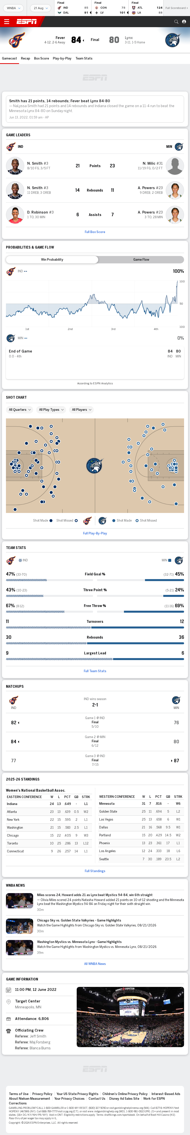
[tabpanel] (95, 325)
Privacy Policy (42, 1094)
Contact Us (97, 1098)
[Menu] (6, 21)
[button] (176, 22)
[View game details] (95, 722)
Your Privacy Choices (69, 1098)
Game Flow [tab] (141, 259)
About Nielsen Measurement (29, 1098)
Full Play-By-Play (95, 533)
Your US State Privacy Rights (77, 1094)
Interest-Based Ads (166, 1094)
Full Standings (95, 871)
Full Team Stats (95, 671)
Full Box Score (95, 232)
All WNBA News (95, 964)
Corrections (18, 1103)
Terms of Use (18, 1094)
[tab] (52, 259)
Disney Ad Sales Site (124, 1098)
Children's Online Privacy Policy (125, 1094)
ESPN (27, 21)
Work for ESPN (154, 1098)
